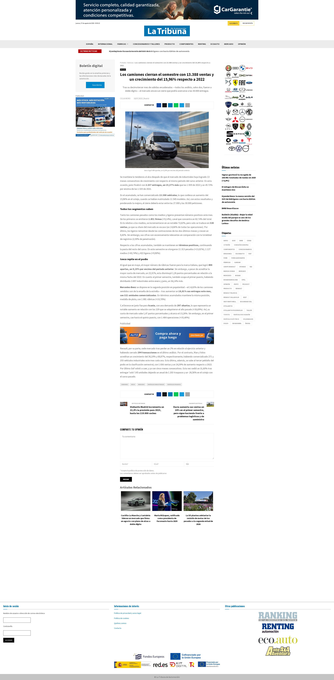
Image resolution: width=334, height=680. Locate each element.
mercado (141, 384)
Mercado (228, 44)
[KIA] (249, 100)
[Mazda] (235, 114)
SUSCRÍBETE (233, 23)
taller (249, 310)
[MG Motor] (249, 114)
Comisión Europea (241, 245)
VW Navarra (236, 323)
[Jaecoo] (249, 93)
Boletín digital (91, 65)
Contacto (117, 628)
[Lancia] (228, 107)
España (89, 44)
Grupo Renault (229, 267)
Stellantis (227, 306)
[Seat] (230, 136)
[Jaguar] (228, 100)
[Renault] (249, 129)
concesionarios (245, 249)
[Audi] (235, 71)
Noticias (130, 63)
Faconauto (239, 254)
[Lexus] (249, 107)
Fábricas (121, 44)
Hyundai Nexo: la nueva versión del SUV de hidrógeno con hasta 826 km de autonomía (148, 51)
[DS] (228, 85)
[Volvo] (245, 151)
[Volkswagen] (238, 151)
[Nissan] (242, 122)
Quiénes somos (120, 623)
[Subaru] (235, 144)
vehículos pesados (174, 384)
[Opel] (228, 129)
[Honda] (228, 93)
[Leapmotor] (242, 107)
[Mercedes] (242, 114)
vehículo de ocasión (242, 315)
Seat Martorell (229, 302)
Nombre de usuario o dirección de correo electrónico (24, 613)
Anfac (225, 241)
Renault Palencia (230, 293)
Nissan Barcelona (230, 280)
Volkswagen (248, 319)
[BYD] (249, 71)
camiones (124, 384)
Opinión (242, 44)
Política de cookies (121, 618)
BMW (241, 241)
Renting (202, 44)
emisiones (227, 254)
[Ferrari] (235, 85)
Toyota (226, 315)
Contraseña (7, 626)
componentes (229, 249)
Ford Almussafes (238, 258)
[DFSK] (249, 78)
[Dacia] (242, 78)
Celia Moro (125, 98)
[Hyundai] (235, 93)
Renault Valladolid (231, 297)
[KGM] (242, 100)
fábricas (226, 262)
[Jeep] (235, 100)
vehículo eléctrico (231, 319)
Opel (243, 280)
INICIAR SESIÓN (248, 23)
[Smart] (228, 144)
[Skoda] (247, 136)
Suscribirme (97, 85)
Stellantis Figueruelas (233, 310)
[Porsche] (242, 129)
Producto (170, 44)
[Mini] (228, 122)
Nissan (237, 275)
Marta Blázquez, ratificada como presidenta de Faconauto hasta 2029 (167, 518)
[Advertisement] (167, 565)
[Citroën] (228, 78)
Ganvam (237, 262)
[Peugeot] (235, 129)
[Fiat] (242, 85)
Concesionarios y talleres (146, 44)
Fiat (250, 254)
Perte (236, 284)
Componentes (186, 44)
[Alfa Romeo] (228, 71)
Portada (123, 63)
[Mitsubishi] (235, 122)
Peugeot (246, 284)
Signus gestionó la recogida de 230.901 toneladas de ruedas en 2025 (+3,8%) (239, 177)
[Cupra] (235, 78)
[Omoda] (249, 122)
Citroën (226, 245)
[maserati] (228, 114)
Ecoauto (215, 44)
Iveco (133, 384)
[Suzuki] (242, 144)
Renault (239, 288)
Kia (251, 267)
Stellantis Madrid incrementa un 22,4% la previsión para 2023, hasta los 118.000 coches (147, 410)
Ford (225, 258)
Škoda (247, 323)
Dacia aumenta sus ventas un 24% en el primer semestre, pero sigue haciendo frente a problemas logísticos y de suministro (188, 413)
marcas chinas (229, 271)
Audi (233, 241)
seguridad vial (246, 302)
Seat (245, 297)
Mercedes (227, 275)
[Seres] (239, 136)
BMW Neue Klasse (230, 208)
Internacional (105, 44)
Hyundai (242, 267)
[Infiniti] (242, 93)
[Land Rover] (235, 107)
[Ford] (249, 85)
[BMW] (242, 71)
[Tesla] (249, 144)
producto (227, 288)
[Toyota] (232, 151)
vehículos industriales (156, 384)
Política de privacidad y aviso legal (127, 613)
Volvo (225, 323)
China (249, 241)
